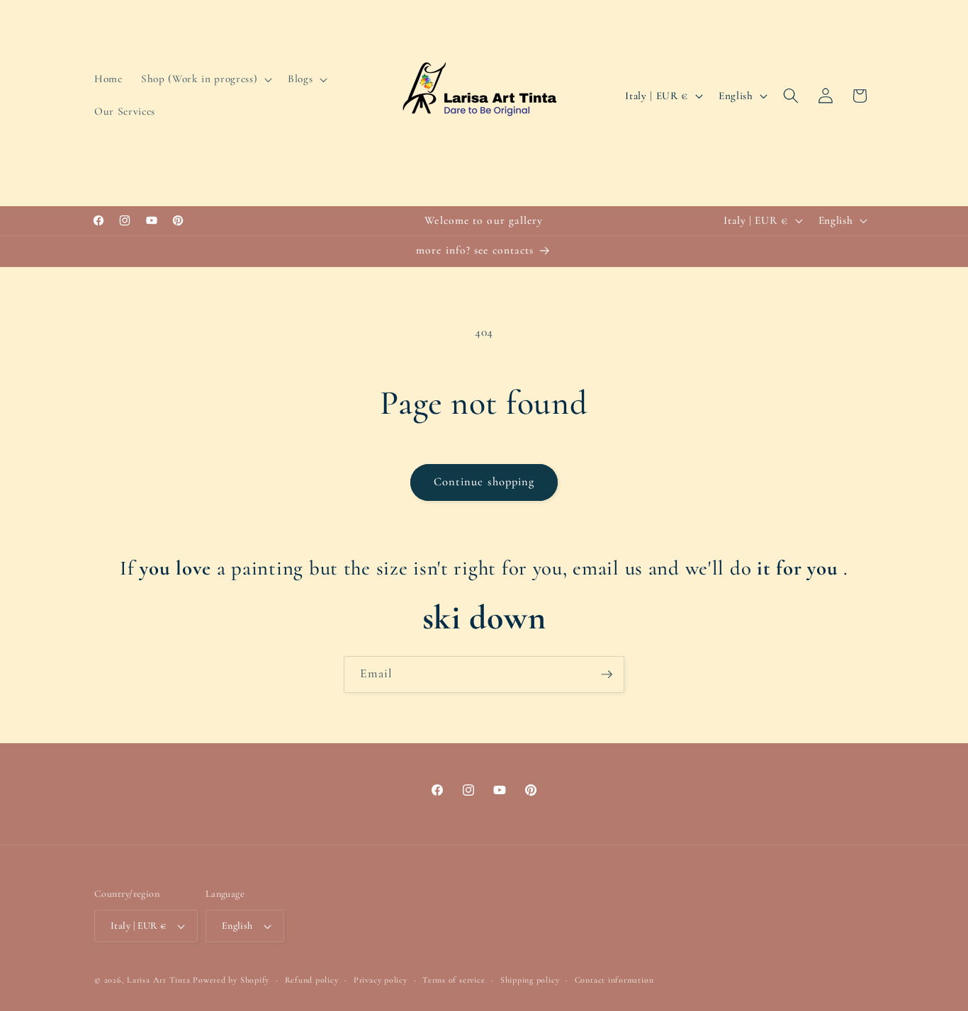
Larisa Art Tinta (158, 980)
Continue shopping (484, 482)
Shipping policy (530, 980)
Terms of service (453, 980)
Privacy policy (380, 980)
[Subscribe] (607, 674)
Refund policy (312, 980)
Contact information (614, 980)
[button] (205, 79)
